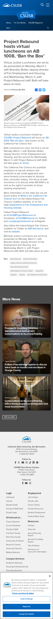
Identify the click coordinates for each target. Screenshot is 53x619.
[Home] (12, 5)
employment (39, 271)
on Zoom (24, 163)
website (16, 231)
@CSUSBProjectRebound (19, 215)
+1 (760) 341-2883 (26, 474)
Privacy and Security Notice (23, 593)
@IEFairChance (35, 228)
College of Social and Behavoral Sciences (23, 263)
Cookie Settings (26, 599)
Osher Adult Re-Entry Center (19, 267)
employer (22, 275)
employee (13, 275)
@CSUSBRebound (24, 218)
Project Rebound (15, 259)
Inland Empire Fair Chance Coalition (21, 271)
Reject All (26, 606)
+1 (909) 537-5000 (26, 454)
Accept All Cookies (26, 614)
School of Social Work (30, 259)
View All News (9, 417)
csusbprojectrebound (19, 221)
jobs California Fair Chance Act (37, 275)
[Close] (50, 576)
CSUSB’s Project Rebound (17, 137)
